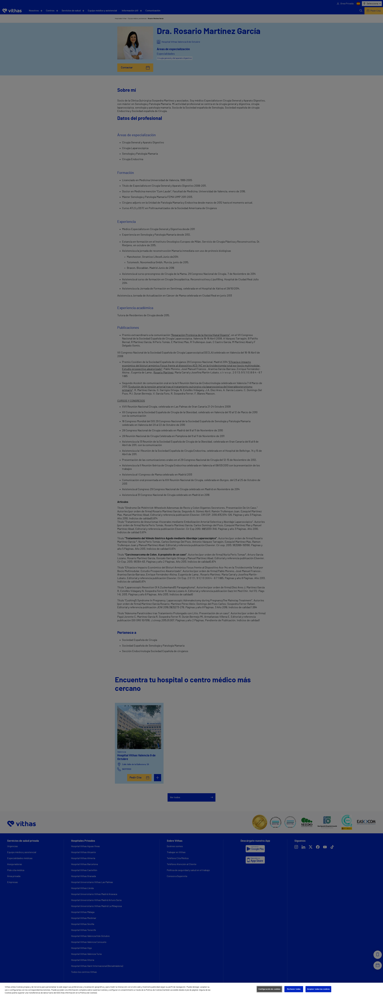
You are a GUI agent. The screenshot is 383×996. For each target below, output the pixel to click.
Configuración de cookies (269, 989)
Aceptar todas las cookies (318, 989)
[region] (191, 989)
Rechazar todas (294, 989)
